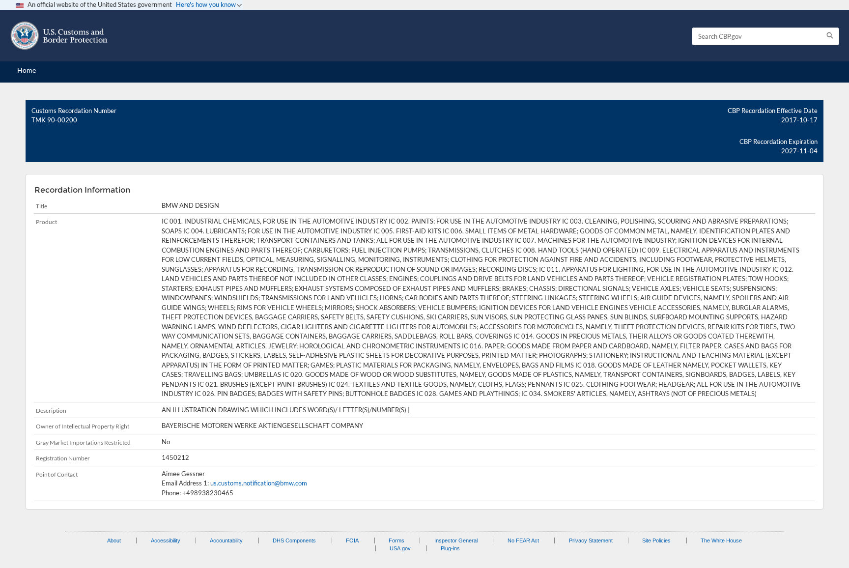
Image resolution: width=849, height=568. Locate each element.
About (114, 540)
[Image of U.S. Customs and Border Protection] (59, 36)
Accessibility (165, 540)
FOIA (352, 540)
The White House (721, 540)
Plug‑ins (450, 548)
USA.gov (400, 548)
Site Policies (656, 540)
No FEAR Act (523, 540)
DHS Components (294, 540)
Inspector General (456, 540)
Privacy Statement (591, 540)
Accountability (226, 540)
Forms (396, 540)
